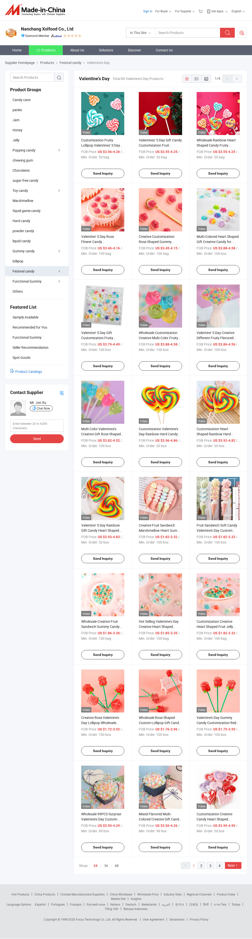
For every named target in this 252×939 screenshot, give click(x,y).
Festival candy (23, 271)
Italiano (115, 904)
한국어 (179, 904)
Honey (17, 130)
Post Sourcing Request (242, 33)
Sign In (147, 11)
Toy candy (20, 190)
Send (37, 438)
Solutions (106, 50)
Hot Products (20, 894)
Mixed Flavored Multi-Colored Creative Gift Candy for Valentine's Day (160, 819)
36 (106, 865)
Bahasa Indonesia (135, 909)
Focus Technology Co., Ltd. (94, 919)
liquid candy (22, 241)
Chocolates (21, 170)
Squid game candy (27, 210)
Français (75, 904)
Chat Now (43, 408)
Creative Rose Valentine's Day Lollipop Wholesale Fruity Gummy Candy (100, 722)
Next (231, 865)
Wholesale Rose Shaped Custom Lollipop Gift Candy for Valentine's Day (160, 722)
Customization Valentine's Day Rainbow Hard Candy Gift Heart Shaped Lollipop (159, 433)
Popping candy (24, 150)
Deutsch (131, 904)
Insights (136, 899)
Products (48, 50)
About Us (77, 50)
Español (40, 904)
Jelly (16, 140)
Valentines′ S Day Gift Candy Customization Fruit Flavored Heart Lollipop (160, 145)
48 (117, 865)
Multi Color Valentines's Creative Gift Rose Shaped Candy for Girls (101, 433)
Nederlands (149, 904)
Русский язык (96, 904)
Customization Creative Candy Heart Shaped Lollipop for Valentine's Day (217, 819)
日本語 (193, 904)
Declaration (177, 919)
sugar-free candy (25, 180)
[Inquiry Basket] (201, 11)
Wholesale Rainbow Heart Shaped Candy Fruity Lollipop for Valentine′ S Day (218, 145)
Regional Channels (199, 894)
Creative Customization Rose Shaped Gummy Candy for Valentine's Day (158, 241)
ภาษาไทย (220, 904)
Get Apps (217, 11)
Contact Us (164, 50)
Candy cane (22, 99)
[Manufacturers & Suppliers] (36, 9)
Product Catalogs (28, 371)
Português (58, 904)
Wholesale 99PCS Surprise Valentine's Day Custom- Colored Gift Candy (101, 819)
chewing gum (23, 160)
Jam (16, 120)
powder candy (23, 230)
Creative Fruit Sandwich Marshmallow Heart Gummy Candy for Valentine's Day (160, 530)
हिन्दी (206, 904)
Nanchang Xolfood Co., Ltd (47, 28)
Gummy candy (24, 251)
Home (16, 50)
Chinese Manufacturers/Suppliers (82, 894)
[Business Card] (62, 392)
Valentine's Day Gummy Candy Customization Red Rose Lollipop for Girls (216, 722)
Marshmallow (23, 200)
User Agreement (153, 919)
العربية (166, 904)
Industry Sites (173, 894)
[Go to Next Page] (237, 78)
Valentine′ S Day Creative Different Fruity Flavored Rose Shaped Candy (215, 337)
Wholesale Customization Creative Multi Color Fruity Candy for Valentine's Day (158, 337)
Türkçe (236, 904)
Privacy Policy (199, 919)
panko (17, 109)
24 (95, 866)
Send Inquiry (103, 173)
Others (18, 291)
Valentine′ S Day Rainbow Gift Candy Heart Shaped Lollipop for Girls (100, 530)
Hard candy (21, 220)
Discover (134, 50)
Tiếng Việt (111, 909)
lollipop (18, 261)
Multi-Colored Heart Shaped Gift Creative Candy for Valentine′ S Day (218, 241)
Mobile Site (118, 899)
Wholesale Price (147, 894)
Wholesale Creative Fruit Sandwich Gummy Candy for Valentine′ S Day (100, 626)
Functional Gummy (27, 281)
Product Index (226, 894)
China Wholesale (121, 894)
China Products (44, 894)
